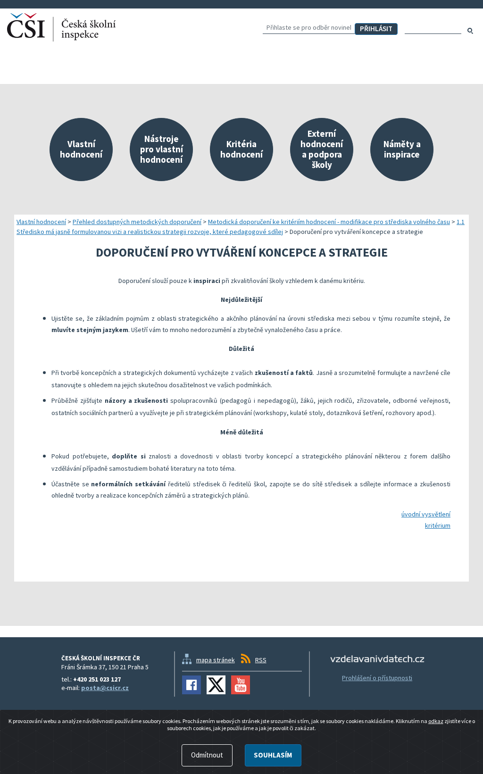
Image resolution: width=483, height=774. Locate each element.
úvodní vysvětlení (425, 514)
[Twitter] (216, 684)
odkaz (435, 720)
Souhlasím (273, 754)
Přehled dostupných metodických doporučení (137, 221)
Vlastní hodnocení (41, 221)
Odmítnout (207, 754)
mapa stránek (215, 660)
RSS (260, 660)
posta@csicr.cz (105, 687)
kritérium (437, 525)
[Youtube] (240, 684)
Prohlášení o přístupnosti (377, 678)
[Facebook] (191, 684)
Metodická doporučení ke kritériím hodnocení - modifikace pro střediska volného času (329, 221)
